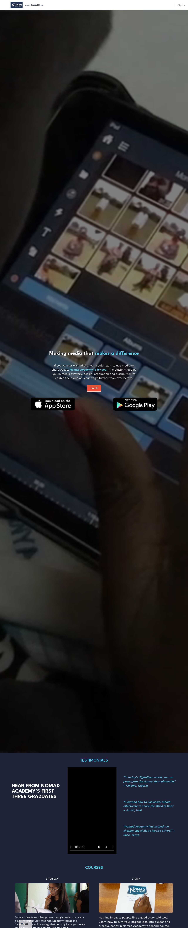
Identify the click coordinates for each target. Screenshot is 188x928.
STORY (136, 879)
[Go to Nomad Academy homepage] (27, 5)
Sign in (181, 5)
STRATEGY (52, 879)
